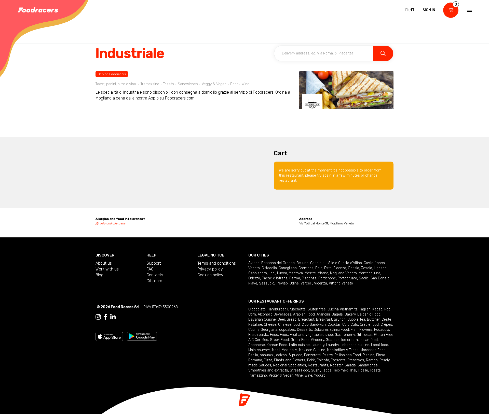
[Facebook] (105, 317)
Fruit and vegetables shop (311, 335)
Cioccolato (257, 309)
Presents (338, 360)
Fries (284, 335)
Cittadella (269, 268)
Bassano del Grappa (278, 263)
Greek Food (279, 340)
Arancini (323, 314)
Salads (350, 365)
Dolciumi (321, 329)
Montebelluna (369, 273)
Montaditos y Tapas (343, 350)
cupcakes (287, 329)
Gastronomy (345, 335)
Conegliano (288, 268)
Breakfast (306, 319)
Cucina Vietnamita (343, 309)
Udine (294, 283)
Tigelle (363, 370)
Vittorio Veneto (341, 283)
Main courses (259, 350)
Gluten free (316, 309)
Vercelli (306, 283)
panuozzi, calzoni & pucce (281, 355)
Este (328, 268)
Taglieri (365, 309)
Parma (294, 278)
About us (104, 263)
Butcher (373, 319)
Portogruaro (347, 278)
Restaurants (318, 365)
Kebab (377, 309)
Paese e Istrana (275, 278)
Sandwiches (368, 365)
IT (413, 10)
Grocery (317, 340)
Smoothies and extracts (268, 370)
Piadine (368, 355)
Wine (299, 375)
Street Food (299, 370)
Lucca (282, 273)
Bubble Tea (356, 319)
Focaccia (381, 329)
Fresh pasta (258, 335)
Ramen (372, 360)
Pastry (327, 355)
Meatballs (289, 350)
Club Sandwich (314, 324)
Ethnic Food (339, 329)
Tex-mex (340, 370)
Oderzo (254, 278)
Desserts (304, 329)
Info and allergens (113, 223)
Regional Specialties (289, 365)
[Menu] (469, 10)
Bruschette (296, 309)
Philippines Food (347, 355)
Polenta (323, 360)
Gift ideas (364, 335)
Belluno (302, 263)
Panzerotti (312, 355)
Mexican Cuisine (312, 350)
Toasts (375, 370)
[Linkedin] (113, 317)
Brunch (340, 319)
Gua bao (332, 340)
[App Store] (109, 336)
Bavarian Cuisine (262, 319)
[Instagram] (98, 317)
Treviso (282, 283)
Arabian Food (304, 314)
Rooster (336, 365)
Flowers (365, 329)
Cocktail (334, 324)
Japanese (256, 345)
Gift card (154, 280)
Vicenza (320, 283)
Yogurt (319, 375)
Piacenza (309, 278)
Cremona (306, 268)
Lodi (272, 273)
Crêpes (386, 324)
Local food (379, 345)
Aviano (254, 263)
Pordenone (327, 278)
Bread (291, 319)
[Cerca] (383, 53)
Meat (276, 350)
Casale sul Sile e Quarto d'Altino (336, 263)
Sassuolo (266, 283)
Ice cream (349, 340)
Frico (274, 335)
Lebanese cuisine (355, 345)
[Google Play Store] (142, 336)
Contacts (154, 275)
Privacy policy (210, 269)
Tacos (327, 370)
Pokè (311, 360)
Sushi (315, 370)
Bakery (350, 314)
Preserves (355, 360)
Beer (281, 319)
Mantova (296, 273)
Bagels (337, 314)
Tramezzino (257, 375)
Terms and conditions (216, 263)
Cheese (270, 324)
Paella (253, 355)
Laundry (317, 345)
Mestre (310, 273)
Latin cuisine (299, 345)
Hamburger (276, 309)
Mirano (323, 273)
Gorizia (353, 268)
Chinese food (289, 324)
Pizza (268, 360)
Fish (354, 329)
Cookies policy (210, 275)
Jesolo (366, 268)
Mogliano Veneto (343, 273)
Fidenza (339, 268)
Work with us (107, 269)
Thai (352, 370)
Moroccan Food (373, 350)
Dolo (318, 268)
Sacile (364, 278)
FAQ (150, 269)
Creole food (369, 324)
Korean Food (277, 345)
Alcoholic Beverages (274, 314)
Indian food (369, 340)
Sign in (429, 10)
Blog (99, 275)
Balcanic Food (369, 314)
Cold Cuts (350, 324)
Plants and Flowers (289, 360)
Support (153, 263)
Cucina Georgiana (262, 329)
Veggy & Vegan (281, 375)
